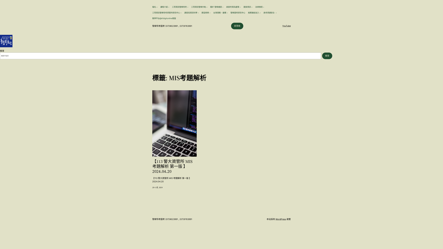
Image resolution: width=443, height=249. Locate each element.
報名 (154, 7)
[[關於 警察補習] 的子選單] (222, 7)
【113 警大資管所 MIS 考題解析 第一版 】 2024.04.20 (172, 166)
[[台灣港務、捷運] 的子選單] (227, 12)
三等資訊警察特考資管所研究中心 (166, 13)
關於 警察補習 (216, 7)
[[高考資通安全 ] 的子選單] (276, 12)
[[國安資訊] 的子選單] (252, 7)
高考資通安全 (269, 13)
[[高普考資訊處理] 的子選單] (240, 7)
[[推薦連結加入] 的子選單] (260, 12)
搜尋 (2, 51)
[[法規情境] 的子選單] (263, 7)
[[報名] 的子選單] (157, 7)
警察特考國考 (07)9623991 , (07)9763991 (172, 26)
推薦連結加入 (253, 13)
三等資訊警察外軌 (198, 7)
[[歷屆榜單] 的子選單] (210, 12)
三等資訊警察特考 (179, 7)
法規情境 (259, 7)
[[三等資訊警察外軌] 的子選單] (207, 7)
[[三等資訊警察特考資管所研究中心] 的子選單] (181, 12)
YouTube (286, 26)
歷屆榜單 (205, 13)
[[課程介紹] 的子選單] (168, 7)
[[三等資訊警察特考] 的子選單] (187, 7)
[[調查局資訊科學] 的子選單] (198, 12)
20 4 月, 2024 (157, 187)
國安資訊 (247, 7)
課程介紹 (164, 7)
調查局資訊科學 (190, 13)
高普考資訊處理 (232, 7)
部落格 (237, 26)
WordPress (280, 219)
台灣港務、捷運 (219, 13)
